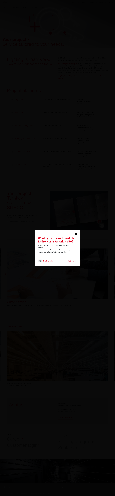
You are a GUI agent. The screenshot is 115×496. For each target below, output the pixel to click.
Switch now (72, 261)
